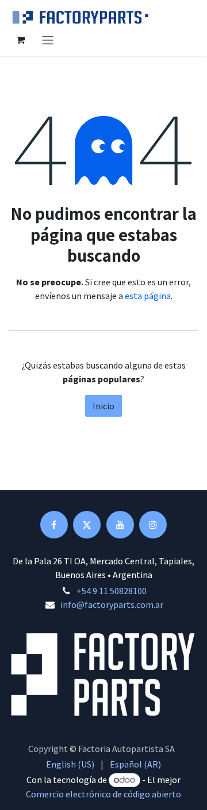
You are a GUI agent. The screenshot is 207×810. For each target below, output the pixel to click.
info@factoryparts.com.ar (111, 604)
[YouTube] (120, 524)
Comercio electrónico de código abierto (103, 794)
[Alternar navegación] (47, 40)
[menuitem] (70, 764)
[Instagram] (153, 524)
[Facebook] (54, 524)
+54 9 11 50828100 (111, 590)
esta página (148, 295)
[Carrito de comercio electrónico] (20, 39)
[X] (87, 524)
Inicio (103, 406)
